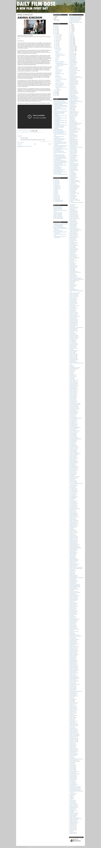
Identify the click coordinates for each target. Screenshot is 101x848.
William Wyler (72, 820)
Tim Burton (72, 772)
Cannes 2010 (56, 180)
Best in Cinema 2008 (58, 213)
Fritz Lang (72, 306)
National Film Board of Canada (76, 577)
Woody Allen (72, 824)
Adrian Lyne (72, 63)
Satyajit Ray (72, 699)
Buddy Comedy (73, 142)
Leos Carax (72, 492)
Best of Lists (72, 125)
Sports (71, 719)
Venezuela (72, 802)
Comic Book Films (73, 193)
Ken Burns (72, 464)
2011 (55, 33)
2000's (71, 45)
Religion (71, 645)
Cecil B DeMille (73, 161)
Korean (71, 475)
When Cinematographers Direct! (60, 142)
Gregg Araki (72, 334)
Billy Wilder (72, 126)
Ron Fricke (72, 685)
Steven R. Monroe (73, 733)
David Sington (73, 224)
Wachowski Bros (73, 807)
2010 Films (34, 132)
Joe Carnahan (73, 419)
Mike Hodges (72, 553)
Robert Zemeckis (73, 672)
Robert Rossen (73, 668)
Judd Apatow (72, 456)
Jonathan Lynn (73, 449)
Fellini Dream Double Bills (75, 278)
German (71, 326)
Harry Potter (72, 347)
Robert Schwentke (73, 669)
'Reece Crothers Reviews (75, 22)
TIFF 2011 (72, 769)
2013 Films (72, 54)
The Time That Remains (59, 61)
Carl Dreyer (72, 154)
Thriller (71, 762)
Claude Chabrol (73, 187)
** (70, 25)
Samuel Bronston (73, 695)
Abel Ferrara (72, 59)
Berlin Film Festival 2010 (74, 123)
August (56, 40)
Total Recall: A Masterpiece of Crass (61, 145)
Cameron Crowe (73, 145)
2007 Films (72, 46)
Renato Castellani (73, 646)
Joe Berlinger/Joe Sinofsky (75, 418)
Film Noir (72, 286)
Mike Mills (72, 557)
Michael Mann (73, 542)
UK (70, 799)
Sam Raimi (72, 694)
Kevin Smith (72, 470)
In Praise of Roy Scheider (59, 151)
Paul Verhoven (73, 614)
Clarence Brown (73, 185)
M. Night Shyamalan (74, 508)
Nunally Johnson (73, 594)
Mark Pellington (73, 514)
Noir (71, 590)
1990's (71, 44)
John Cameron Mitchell (74, 427)
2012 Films (72, 53)
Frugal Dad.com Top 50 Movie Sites (61, 223)
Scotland (72, 701)
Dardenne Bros (73, 211)
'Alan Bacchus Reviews (24, 132)
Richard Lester (73, 653)
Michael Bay (72, 535)
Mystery (71, 574)
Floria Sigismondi (73, 289)
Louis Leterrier (73, 500)
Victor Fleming (73, 803)
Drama (71, 247)
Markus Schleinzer (73, 516)
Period (71, 615)
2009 (55, 92)
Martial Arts (72, 518)
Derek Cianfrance (73, 236)
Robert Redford (73, 666)
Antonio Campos (73, 100)
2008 (55, 93)
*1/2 (71, 33)
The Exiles (57, 66)
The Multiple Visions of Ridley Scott (60, 149)
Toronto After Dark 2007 (58, 201)
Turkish (71, 795)
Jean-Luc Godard (73, 405)
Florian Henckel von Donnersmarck (76, 290)
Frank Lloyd (72, 299)
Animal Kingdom (58, 71)
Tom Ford (72, 780)
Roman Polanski (73, 680)
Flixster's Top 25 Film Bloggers (60, 227)
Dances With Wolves (59, 85)
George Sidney (73, 321)
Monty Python (72, 566)
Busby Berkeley (73, 143)
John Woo (72, 443)
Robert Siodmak (73, 670)
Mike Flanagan (73, 552)
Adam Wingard (73, 62)
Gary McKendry (73, 308)
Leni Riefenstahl (73, 491)
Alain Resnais (73, 69)
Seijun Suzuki (72, 703)
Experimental (72, 266)
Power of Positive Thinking (75, 636)
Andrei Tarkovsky (73, 92)
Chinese (71, 172)
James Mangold (73, 391)
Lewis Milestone (73, 496)
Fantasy (71, 270)
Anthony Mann (73, 96)
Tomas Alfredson (73, 784)
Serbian (71, 705)
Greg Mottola (72, 333)
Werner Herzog (73, 814)
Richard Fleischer (73, 651)
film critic (72, 283)
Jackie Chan (72, 381)
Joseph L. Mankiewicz (74, 453)
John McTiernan (73, 437)
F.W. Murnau (72, 267)
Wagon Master (58, 76)
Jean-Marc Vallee (73, 406)
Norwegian (72, 593)
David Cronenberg (73, 216)
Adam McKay (72, 61)
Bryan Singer (72, 140)
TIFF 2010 (72, 768)
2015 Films (72, 56)
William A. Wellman (73, 817)
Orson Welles (72, 600)
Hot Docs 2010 (57, 196)
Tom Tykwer (72, 783)
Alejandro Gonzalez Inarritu (75, 77)
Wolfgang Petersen (73, 822)
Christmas (72, 179)
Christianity (72, 178)
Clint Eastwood (73, 188)
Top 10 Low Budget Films (59, 132)
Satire (71, 698)
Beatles (71, 117)
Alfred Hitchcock (73, 84)
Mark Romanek (73, 515)
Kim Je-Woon (72, 472)
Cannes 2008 (56, 183)
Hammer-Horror (73, 343)
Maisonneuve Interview (58, 225)
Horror (71, 352)
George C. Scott (73, 312)
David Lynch (72, 220)
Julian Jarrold (72, 457)
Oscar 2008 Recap (57, 150)
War (71, 811)
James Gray (72, 390)
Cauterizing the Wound (58, 129)
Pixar (71, 630)
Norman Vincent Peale (74, 592)
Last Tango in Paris (58, 53)
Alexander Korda (73, 80)
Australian (39, 132)
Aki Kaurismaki (73, 67)
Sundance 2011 (57, 186)
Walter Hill (72, 809)
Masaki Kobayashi (73, 523)
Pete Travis (72, 617)
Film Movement (73, 285)
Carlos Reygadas (73, 155)
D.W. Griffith (72, 204)
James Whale (72, 395)
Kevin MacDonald (73, 469)
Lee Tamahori (72, 488)
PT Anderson (72, 638)
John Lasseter (73, 436)
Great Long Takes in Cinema (59, 169)
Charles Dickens (73, 164)
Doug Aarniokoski (73, 244)
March (56, 47)
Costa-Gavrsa (72, 196)
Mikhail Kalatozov (73, 559)
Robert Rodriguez (73, 667)
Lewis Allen (72, 495)
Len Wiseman (72, 489)
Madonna (72, 509)
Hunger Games (73, 361)
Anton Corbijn (72, 99)
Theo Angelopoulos (74, 760)
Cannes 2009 (56, 182)
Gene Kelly (72, 311)
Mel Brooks (72, 529)
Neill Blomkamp (73, 581)
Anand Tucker (73, 90)
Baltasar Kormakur (73, 111)
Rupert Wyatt (72, 689)
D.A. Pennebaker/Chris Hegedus (76, 202)
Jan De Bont (72, 396)
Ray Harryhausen (73, 644)
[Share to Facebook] (36, 131)
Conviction (57, 75)
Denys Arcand (73, 235)
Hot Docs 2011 (57, 195)
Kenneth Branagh (73, 467)
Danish (71, 209)
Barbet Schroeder (73, 112)
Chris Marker (72, 173)
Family (71, 269)
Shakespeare (72, 708)
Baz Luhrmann (73, 115)
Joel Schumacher (73, 423)
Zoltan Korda (72, 833)
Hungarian (72, 360)
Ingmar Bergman (73, 368)
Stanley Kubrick (73, 725)
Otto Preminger (73, 604)
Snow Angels (57, 72)
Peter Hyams (72, 621)
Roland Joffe (72, 679)
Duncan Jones (73, 248)
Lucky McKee (72, 504)
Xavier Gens (72, 826)
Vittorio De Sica (73, 806)
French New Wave (73, 305)
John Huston (72, 435)
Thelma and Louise (59, 69)
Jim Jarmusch (72, 413)
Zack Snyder (72, 830)
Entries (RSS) (75, 1)
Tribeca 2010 (72, 793)
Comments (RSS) (82, 1)
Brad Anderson (73, 132)
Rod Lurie (72, 674)
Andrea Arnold (73, 91)
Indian (71, 366)
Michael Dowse (73, 539)
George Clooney (73, 313)
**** (71, 30)
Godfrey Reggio (73, 328)
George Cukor (73, 314)
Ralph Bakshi (72, 640)
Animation (72, 95)
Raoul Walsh (72, 643)
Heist (71, 349)
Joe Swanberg (73, 421)
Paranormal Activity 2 (59, 65)
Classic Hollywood (73, 186)
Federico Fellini (73, 275)
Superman (72, 742)
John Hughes (72, 434)
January (57, 89)
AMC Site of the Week (58, 230)
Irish (71, 373)
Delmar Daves (73, 232)
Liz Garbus (72, 498)
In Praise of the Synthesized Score (60, 174)
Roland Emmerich (73, 678)
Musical (71, 573)
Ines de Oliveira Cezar (74, 367)
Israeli (71, 378)
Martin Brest (72, 519)
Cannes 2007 (56, 184)
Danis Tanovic (73, 208)
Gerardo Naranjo (73, 325)
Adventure (72, 64)
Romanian (72, 683)
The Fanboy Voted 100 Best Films (60, 158)
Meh (71, 528)
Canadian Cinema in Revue (75, 147)
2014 (55, 29)
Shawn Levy (72, 710)
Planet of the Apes (73, 631)
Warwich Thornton (73, 812)
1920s (71, 36)
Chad (71, 162)
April (56, 45)
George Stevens (73, 322)
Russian (71, 690)
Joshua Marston (73, 454)
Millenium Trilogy (73, 560)
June (56, 43)
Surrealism (72, 744)
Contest (71, 194)
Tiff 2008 (72, 765)
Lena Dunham (73, 490)
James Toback (73, 394)
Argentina (72, 102)
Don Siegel (72, 243)
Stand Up (72, 722)
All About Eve (57, 80)
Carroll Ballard (73, 157)
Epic (71, 259)
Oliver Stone (72, 597)
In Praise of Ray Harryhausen (59, 155)
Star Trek (72, 726)
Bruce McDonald (73, 139)
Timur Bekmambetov (74, 773)
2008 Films (72, 47)
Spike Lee (72, 718)
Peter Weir (72, 623)
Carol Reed (72, 156)
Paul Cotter (72, 607)
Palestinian (72, 605)
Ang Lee (71, 94)
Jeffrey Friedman (73, 411)
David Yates (72, 227)
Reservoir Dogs (58, 49)
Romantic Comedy (73, 684)
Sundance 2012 (57, 185)
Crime (42, 132)
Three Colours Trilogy (74, 761)
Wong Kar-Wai (73, 823)
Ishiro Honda (72, 376)
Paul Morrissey (73, 612)
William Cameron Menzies (75, 818)
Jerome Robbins (73, 412)
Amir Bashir (72, 88)
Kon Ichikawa (72, 474)
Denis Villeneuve (73, 234)
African (71, 65)
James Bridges (73, 388)
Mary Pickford (72, 522)
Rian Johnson (73, 648)
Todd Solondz (72, 779)
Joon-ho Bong (73, 450)
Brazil (71, 133)
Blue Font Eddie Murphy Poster (60, 131)
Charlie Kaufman (73, 170)
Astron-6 (71, 104)
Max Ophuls (72, 527)
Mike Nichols (72, 558)
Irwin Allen (72, 375)
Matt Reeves (72, 524)
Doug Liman (72, 246)
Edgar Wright (72, 250)
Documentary (72, 242)
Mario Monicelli (73, 513)
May (56, 44)
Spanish (71, 716)
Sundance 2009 (57, 188)
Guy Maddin (72, 340)
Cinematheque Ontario (74, 181)
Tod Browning (72, 776)
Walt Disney (72, 808)
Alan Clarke (72, 71)
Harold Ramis (72, 345)
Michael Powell (73, 545)
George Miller (72, 318)
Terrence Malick (73, 754)
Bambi (56, 60)
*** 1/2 (30, 132)
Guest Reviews (73, 335)
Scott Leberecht (73, 702)
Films (71, 287)
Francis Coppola (73, 295)
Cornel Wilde (72, 195)
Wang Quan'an (73, 810)
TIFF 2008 (56, 192)
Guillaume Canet (73, 336)
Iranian (71, 371)
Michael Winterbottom (74, 546)
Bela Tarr (72, 118)
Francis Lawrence (73, 296)
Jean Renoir (72, 402)
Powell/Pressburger (74, 635)
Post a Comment (21, 142)
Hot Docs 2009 (57, 198)
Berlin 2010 (56, 194)
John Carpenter (73, 428)
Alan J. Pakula (73, 72)
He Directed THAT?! (58, 159)
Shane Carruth (73, 709)
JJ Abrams (72, 415)
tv (70, 796)
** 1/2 (71, 26)
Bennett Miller (72, 122)
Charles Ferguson (73, 165)
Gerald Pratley (73, 324)
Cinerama (72, 182)
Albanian (72, 75)
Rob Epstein (72, 656)
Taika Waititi (72, 752)
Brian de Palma (73, 135)
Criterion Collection (74, 200)
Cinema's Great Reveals (58, 130)
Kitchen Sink (72, 473)
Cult (71, 201)
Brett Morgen (72, 134)
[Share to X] (35, 131)
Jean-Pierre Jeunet (73, 407)
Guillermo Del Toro (73, 337)
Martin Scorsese (73, 521)
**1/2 (71, 32)
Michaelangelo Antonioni (75, 547)
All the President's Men (59, 73)
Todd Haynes (72, 777)
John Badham (73, 425)
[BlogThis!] (33, 131)
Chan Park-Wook (73, 163)
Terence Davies (73, 753)
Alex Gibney (72, 78)
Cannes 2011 (56, 179)
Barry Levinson (73, 114)
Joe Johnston (72, 420)
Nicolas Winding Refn (74, 586)
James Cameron (73, 389)
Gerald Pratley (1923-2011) (59, 100)
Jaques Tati (72, 399)
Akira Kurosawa (73, 68)
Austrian (71, 108)
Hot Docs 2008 (57, 199)
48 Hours (57, 57)
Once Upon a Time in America (60, 79)
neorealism (72, 582)
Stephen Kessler (73, 731)
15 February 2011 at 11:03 (46, 141)
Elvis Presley (72, 256)
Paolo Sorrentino (73, 606)
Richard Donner (73, 649)
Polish (71, 632)
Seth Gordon (72, 707)
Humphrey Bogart (73, 359)
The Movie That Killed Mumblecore (60, 105)
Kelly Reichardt (73, 462)
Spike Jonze (72, 717)
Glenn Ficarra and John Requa (76, 327)
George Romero (73, 319)
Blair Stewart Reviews (74, 129)
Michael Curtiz (73, 538)
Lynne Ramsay (73, 507)
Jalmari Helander (73, 386)
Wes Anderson (73, 815)
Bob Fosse (72, 130)
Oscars (71, 601)
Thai (71, 756)
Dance (71, 205)
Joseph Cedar (73, 451)
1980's (71, 42)
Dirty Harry (72, 239)
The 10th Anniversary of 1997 (59, 160)
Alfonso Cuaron (73, 83)
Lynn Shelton (72, 506)
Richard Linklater (73, 654)
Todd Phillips (72, 778)
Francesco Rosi (73, 294)
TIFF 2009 (56, 191)
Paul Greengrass (73, 610)
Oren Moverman (73, 599)
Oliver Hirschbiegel (73, 596)
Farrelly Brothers (73, 271)
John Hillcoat (72, 433)
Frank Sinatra (72, 301)
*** (70, 28)
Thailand (72, 757)
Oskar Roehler (73, 602)
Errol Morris (72, 263)
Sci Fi (71, 700)
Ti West (71, 763)
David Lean (72, 219)
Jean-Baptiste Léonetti (74, 403)
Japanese (72, 398)
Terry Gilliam (72, 755)
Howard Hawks (73, 358)
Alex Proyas (72, 79)
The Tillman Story (58, 77)
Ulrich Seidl (72, 800)
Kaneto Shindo (73, 460)
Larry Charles (72, 481)
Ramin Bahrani (73, 641)
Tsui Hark (72, 794)
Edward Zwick (73, 251)
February (57, 48)
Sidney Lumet (72, 713)
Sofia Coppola (73, 715)
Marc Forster (72, 511)
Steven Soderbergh (74, 734)
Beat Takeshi (72, 116)
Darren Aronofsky (73, 215)
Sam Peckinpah (73, 693)
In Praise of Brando (57, 168)
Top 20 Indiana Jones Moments (60, 146)
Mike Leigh (72, 555)
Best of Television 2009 (58, 217)
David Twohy (72, 226)
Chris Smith (72, 174)
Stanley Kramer (73, 724)
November (57, 36)
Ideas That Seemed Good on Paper (76, 363)
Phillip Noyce (72, 628)
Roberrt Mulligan (73, 660)
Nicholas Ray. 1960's (74, 584)
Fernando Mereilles (74, 280)
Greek (71, 332)
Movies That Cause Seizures (75, 567)
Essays (71, 264)
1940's (71, 38)
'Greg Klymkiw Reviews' (74, 18)
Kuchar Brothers (73, 477)
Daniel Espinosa (73, 207)
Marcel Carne (72, 512)
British (71, 138)
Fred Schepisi (72, 302)
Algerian (71, 85)
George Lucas (73, 317)
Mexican (71, 534)
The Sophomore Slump (58, 170)
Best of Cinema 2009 (58, 212)
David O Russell (73, 223)
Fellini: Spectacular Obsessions (76, 279)
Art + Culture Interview (58, 226)
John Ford (72, 429)
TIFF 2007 (56, 193)
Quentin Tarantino (73, 639)
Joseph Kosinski (73, 452)
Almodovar (72, 87)
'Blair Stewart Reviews (74, 17)
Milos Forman (72, 561)
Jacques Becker (73, 383)
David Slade (72, 225)
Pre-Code (72, 637)
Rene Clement (73, 647)
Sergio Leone (72, 706)
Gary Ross (72, 309)
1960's (71, 40)
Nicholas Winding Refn (74, 585)
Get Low (56, 68)
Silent (71, 714)
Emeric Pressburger (74, 257)
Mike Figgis (72, 551)
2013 (55, 30)
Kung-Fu (72, 479)
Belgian (71, 119)
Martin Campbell (73, 520)
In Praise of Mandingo (58, 147)
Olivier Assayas (73, 598)
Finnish (71, 288)
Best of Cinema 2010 (58, 209)
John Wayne (72, 442)
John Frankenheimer (74, 430)
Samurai (71, 697)
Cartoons (72, 158)
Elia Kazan (72, 254)
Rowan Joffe (72, 687)
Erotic (71, 262)
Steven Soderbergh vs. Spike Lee (60, 171)
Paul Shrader (72, 613)
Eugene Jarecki (73, 265)
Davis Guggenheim (74, 228)
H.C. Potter (72, 342)
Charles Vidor (72, 166)
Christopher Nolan (73, 180)
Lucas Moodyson (73, 503)
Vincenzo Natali (73, 804)
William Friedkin (73, 819)
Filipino (71, 282)
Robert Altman (73, 662)
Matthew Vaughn (73, 526)
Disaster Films (73, 240)
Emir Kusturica (73, 258)
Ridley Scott (72, 655)
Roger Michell (73, 676)
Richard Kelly (72, 652)
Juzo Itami (72, 459)
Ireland (71, 372)
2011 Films (72, 50)
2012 (55, 32)
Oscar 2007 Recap (57, 173)
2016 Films (72, 57)
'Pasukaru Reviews (73, 21)
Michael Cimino (73, 536)
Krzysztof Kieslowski (74, 476)
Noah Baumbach (73, 589)
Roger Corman (73, 675)
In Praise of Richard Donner (59, 112)
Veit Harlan (72, 801)
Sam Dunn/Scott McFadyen (75, 691)
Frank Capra (72, 297)
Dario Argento (72, 213)
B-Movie (71, 109)
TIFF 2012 (56, 190)
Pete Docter (72, 616)
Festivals (72, 281)
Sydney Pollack (73, 748)
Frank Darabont (73, 298)
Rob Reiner (72, 659)
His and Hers (57, 51)
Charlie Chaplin (73, 169)
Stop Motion (72, 737)
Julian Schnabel (73, 458)
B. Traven (72, 110)
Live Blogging (72, 497)
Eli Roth (71, 252)
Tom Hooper (72, 781)
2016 (55, 26)
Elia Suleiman (73, 255)
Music (71, 571)
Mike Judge (72, 554)
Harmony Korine (73, 344)
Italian (71, 379)
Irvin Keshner (72, 374)
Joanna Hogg (72, 417)
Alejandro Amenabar (74, 76)
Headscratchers (73, 348)
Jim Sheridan (72, 414)
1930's (71, 37)
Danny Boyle (72, 210)
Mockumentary (73, 565)
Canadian (72, 146)
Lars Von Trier (73, 482)
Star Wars (72, 728)
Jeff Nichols (72, 410)
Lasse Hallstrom (73, 485)
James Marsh (72, 392)
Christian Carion (73, 177)
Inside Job (57, 59)
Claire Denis (72, 184)
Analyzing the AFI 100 (58, 163)
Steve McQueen (73, 732)
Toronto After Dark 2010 (74, 788)
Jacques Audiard (73, 382)
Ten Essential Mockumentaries (60, 157)
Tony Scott (72, 785)
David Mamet (72, 221)
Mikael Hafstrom (73, 550)
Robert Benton (73, 663)
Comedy (71, 192)
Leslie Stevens (73, 493)
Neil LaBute (72, 578)
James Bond (72, 387)
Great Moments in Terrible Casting (60, 111)
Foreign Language (73, 293)
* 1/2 (71, 24)
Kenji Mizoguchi (73, 466)
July (56, 41)
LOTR (71, 499)
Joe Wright (72, 422)
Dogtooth (57, 52)
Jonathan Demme (73, 446)
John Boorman (73, 426)
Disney (71, 241)
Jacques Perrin (73, 384)
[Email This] (31, 131)
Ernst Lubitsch (73, 260)
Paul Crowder (72, 608)
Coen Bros (72, 189)
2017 (55, 25)
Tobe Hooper (72, 775)
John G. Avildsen (73, 431)
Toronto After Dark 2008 (58, 200)
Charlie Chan (72, 168)
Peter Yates (72, 624)
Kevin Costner (73, 468)
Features (72, 274)
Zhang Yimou (72, 832)
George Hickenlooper (74, 316)
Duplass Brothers (73, 249)
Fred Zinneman (73, 303)
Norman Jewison (73, 591)
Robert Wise (72, 671)
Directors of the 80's (58, 167)
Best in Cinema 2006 (58, 216)
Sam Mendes (72, 692)
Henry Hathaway (73, 350)
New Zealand (72, 583)
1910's (71, 34)
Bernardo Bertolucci (74, 124)
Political (71, 633)
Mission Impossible (73, 563)
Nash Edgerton (73, 576)
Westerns (72, 816)
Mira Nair (72, 562)
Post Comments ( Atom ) (27, 146)
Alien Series (72, 86)
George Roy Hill (73, 320)
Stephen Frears (73, 730)
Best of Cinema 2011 (58, 208)
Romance (72, 682)
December (57, 34)
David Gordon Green (74, 218)
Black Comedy (73, 127)
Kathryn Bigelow (73, 461)
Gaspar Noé (72, 310)
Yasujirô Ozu (72, 827)
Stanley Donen (73, 723)
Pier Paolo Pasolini (73, 629)
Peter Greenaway (73, 620)
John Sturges (72, 441)
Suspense (72, 746)
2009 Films (72, 48)
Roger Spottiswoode (74, 677)
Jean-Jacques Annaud (74, 404)
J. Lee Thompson (73, 380)
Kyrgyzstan (72, 480)
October (57, 37)
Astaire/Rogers (73, 103)
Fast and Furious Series (74, 272)
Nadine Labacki (73, 575)
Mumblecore (72, 570)
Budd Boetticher (73, 141)
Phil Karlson (72, 625)
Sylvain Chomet (73, 749)
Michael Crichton (73, 537)
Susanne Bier (72, 745)
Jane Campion (73, 397)
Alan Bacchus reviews (74, 70)
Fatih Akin (72, 273)
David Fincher (73, 217)
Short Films (72, 711)
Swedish (72, 747)
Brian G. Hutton (73, 137)
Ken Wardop (72, 465)
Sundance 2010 (57, 187)
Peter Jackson (73, 622)
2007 (55, 95)
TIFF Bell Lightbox (73, 771)
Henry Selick (72, 351)
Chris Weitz (72, 176)
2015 (55, 28)
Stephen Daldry (73, 729)
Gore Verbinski (73, 329)
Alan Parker (72, 73)
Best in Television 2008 (58, 218)
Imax (71, 365)
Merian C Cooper (73, 531)
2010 (55, 91)
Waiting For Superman (59, 83)
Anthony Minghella (73, 98)
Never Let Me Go (58, 81)
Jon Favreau (72, 444)
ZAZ (71, 831)
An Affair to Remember (59, 84)
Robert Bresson (73, 664)
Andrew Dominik (73, 93)
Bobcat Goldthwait (73, 131)
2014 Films (72, 55)
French (71, 304)
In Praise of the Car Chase (59, 154)
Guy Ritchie (72, 341)
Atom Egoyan (72, 106)
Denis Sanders (73, 233)
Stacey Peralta (73, 721)
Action (71, 60)
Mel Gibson (72, 530)
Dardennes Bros (73, 212)
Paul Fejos (72, 609)
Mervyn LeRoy (73, 532)
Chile (71, 171)
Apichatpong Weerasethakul (75, 101)
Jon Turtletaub (73, 445)
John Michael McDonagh (75, 438)
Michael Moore (73, 543)
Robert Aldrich (73, 661)
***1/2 (71, 31)
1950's (71, 39)
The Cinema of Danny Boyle (59, 138)
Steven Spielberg (73, 736)
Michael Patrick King (74, 544)
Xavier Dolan (72, 825)
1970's (71, 41)
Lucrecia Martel (73, 505)
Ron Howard (72, 686)
